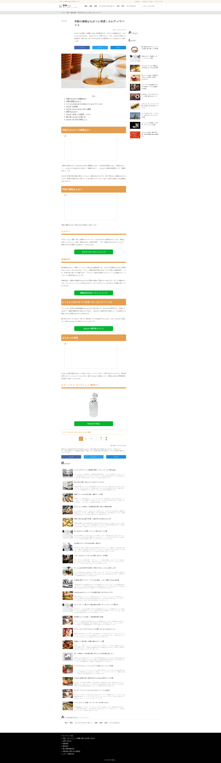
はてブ (118, 47)
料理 (95, 6)
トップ (63, 12)
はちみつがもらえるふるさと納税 (78, 109)
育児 (123, 6)
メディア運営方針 (68, 754)
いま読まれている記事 (147, 1)
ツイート (100, 47)
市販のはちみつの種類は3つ (76, 99)
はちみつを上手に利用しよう (77, 119)
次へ (101, 438)
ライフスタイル (131, 6)
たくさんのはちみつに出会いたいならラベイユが (84, 104)
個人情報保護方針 (68, 748)
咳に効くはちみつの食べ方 (76, 117)
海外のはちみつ (72, 112)
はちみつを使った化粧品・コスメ (78, 114)
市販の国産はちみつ (73, 101)
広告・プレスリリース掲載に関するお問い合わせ (79, 738)
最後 (106, 438)
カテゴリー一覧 (158, 1)
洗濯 (90, 6)
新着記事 (137, 1)
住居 (118, 6)
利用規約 (65, 743)
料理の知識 (73, 12)
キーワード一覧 (68, 735)
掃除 (86, 6)
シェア (82, 47)
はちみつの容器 (72, 106)
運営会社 (65, 746)
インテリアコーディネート (107, 6)
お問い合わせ (67, 741)
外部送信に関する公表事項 (71, 751)
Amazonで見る (93, 424)
